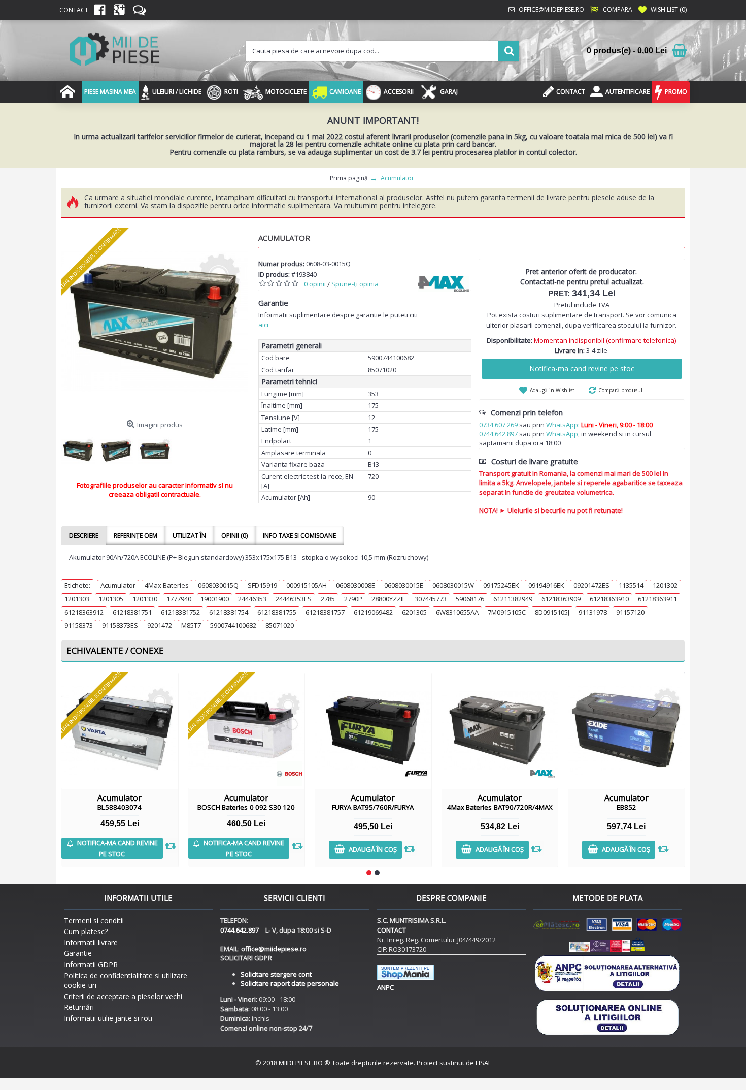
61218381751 (132, 612)
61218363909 (561, 598)
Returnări (79, 1007)
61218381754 (228, 612)
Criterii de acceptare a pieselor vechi (123, 996)
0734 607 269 (498, 424)
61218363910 (609, 598)
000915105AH (306, 585)
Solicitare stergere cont (276, 974)
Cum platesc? (86, 931)
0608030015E (403, 585)
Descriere (83, 535)
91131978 (593, 612)
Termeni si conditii (94, 920)
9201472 (159, 625)
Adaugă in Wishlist (552, 390)
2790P (353, 598)
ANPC (385, 987)
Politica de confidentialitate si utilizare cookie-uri (125, 980)
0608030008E (355, 585)
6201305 (414, 612)
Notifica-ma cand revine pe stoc (581, 368)
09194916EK (546, 585)
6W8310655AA (457, 612)
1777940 (178, 598)
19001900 (214, 598)
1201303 (76, 598)
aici (263, 324)
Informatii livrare (91, 942)
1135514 (631, 585)
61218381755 (276, 612)
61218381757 (325, 612)
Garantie (78, 953)
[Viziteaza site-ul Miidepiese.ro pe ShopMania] (405, 977)
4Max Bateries (167, 585)
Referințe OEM (135, 535)
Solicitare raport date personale (290, 983)
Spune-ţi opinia (355, 283)
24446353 (252, 598)
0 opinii (315, 283)
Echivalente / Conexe (115, 650)
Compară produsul (620, 390)
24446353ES (294, 598)
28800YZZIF (388, 598)
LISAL (483, 1062)
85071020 (279, 625)
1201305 (110, 598)
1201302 (665, 585)
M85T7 (191, 625)
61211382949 (512, 598)
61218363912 (84, 612)
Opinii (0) (234, 535)
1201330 (144, 598)
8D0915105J (552, 612)
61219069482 (373, 612)
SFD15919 (262, 585)
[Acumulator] (154, 321)
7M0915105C (507, 612)
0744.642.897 (498, 433)
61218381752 (180, 612)
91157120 (630, 612)
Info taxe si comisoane (299, 535)
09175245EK (501, 585)
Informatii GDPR (91, 964)
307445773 (431, 598)
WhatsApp (562, 424)
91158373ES (120, 625)
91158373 (78, 625)
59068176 (470, 598)
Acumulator (117, 585)
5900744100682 (233, 625)
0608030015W (453, 585)
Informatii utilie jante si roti (108, 1018)
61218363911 (657, 598)
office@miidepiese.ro (274, 948)
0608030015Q (218, 585)
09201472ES (591, 585)
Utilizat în (189, 535)
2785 (328, 598)
